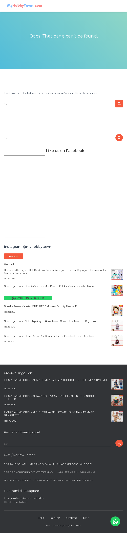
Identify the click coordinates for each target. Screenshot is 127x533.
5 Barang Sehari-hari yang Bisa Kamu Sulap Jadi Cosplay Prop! (48, 464)
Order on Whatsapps (30, 297)
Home (41, 518)
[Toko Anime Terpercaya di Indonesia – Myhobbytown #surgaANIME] (26, 6)
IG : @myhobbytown (16, 501)
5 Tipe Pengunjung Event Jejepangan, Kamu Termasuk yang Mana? (49, 472)
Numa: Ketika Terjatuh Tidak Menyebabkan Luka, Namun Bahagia (48, 480)
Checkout (71, 518)
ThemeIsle (75, 525)
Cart (86, 518)
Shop (57, 518)
